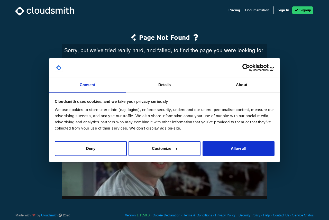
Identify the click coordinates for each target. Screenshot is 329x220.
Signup (304, 10)
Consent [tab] (87, 84)
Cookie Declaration (166, 215)
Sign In (283, 10)
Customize (161, 148)
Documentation (257, 10)
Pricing (234, 10)
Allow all (238, 148)
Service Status (303, 215)
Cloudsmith (49, 215)
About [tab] (241, 84)
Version (137, 215)
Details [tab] (164, 84)
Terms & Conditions (197, 215)
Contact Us (281, 215)
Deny (90, 148)
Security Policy (249, 215)
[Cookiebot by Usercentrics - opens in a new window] (252, 68)
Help (266, 215)
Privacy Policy (225, 215)
